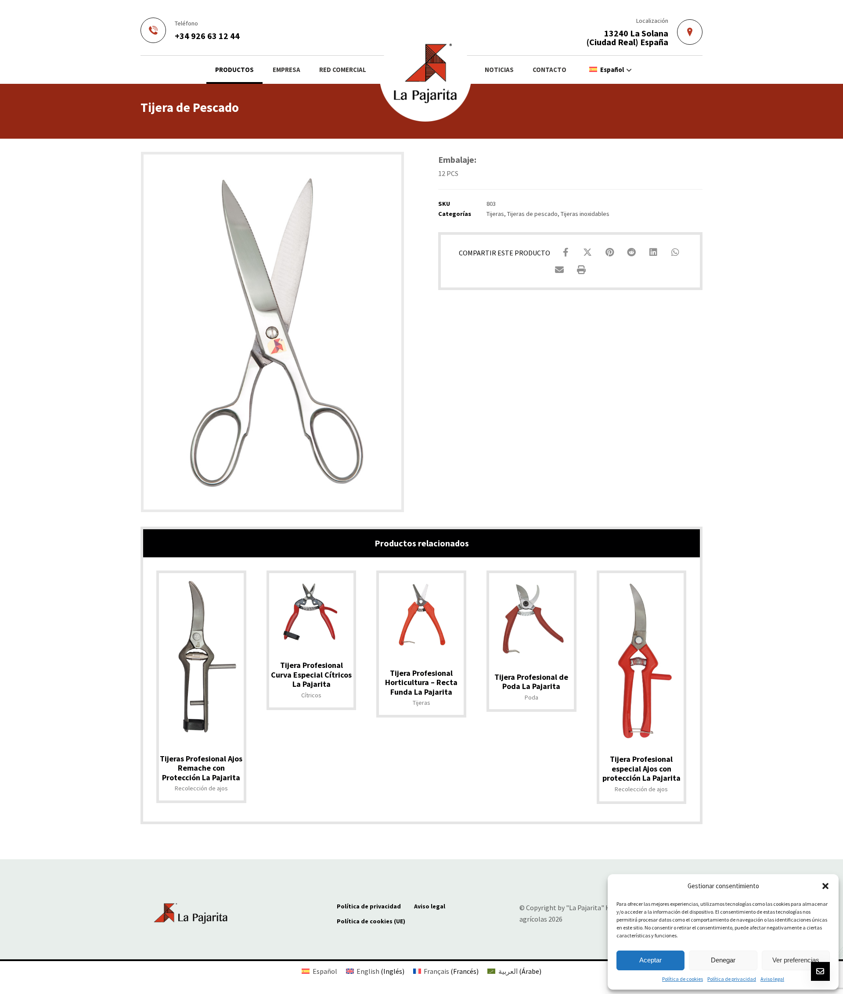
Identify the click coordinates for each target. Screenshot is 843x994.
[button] (825, 886)
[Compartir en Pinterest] (609, 252)
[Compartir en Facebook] (565, 252)
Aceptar (650, 960)
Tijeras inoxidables (585, 214)
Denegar (723, 960)
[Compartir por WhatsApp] (675, 252)
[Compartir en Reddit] (631, 252)
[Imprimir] (581, 270)
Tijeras (495, 214)
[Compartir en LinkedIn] (653, 252)
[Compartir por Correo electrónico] (559, 270)
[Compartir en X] (587, 252)
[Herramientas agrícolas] (425, 75)
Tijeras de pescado (532, 214)
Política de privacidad (731, 979)
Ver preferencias (795, 960)
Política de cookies (682, 979)
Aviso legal (772, 979)
